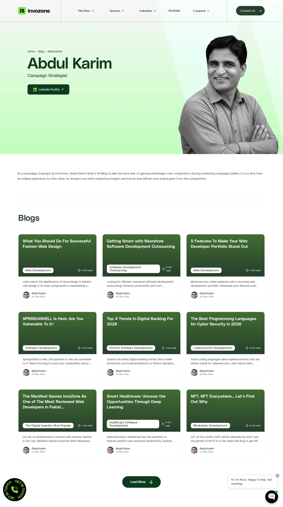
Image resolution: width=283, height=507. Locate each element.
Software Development (41, 348)
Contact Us (247, 11)
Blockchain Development (210, 425)
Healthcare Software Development (123, 424)
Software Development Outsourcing (125, 268)
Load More (138, 482)
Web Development (38, 270)
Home (31, 51)
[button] (14, 489)
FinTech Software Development (131, 348)
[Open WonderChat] (271, 496)
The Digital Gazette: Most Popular (48, 425)
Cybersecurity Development (212, 348)
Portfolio (174, 11)
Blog (41, 51)
